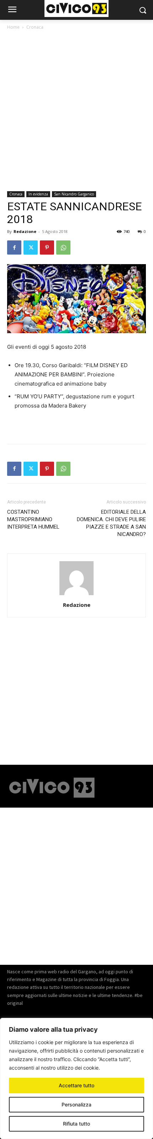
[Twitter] (30, 247)
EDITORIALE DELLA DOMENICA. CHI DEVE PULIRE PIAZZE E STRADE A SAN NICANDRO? (111, 523)
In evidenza (38, 194)
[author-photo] (76, 595)
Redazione (25, 231)
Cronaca (34, 27)
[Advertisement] (76, 112)
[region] (76, 1078)
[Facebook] (14, 247)
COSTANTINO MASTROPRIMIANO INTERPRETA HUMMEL (33, 519)
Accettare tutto (76, 1085)
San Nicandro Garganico (74, 194)
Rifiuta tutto (76, 1124)
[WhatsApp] (63, 247)
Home (13, 27)
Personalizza (76, 1104)
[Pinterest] (47, 247)
